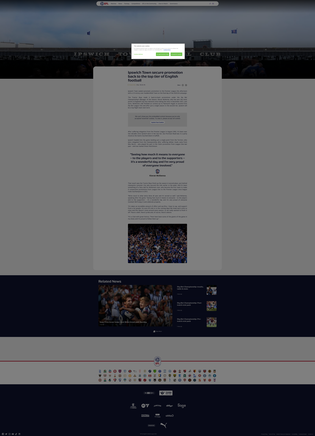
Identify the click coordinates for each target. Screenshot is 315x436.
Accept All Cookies (176, 54)
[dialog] (158, 51)
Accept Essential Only (162, 54)
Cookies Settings (138, 54)
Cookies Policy (167, 49)
